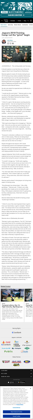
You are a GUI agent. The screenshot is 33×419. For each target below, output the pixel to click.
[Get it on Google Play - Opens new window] (21, 383)
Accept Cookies (16, 416)
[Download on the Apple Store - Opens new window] (11, 382)
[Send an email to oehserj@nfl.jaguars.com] (13, 43)
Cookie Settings (16, 407)
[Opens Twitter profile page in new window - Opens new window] (10, 43)
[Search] (28, 21)
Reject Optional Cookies (16, 411)
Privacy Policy (19, 404)
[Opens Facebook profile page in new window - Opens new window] (8, 43)
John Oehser (10, 40)
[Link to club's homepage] (2, 20)
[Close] (30, 388)
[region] (16, 402)
